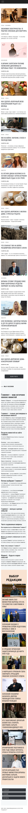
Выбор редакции (14, 578)
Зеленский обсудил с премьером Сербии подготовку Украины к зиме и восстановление (14, 627)
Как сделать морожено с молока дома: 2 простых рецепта (13, 212)
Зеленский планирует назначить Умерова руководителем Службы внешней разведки (11, 697)
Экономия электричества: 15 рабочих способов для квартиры (14, 29)
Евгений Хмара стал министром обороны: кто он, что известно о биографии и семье (13, 603)
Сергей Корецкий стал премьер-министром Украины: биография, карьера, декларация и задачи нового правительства (13, 775)
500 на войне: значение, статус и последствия (13, 138)
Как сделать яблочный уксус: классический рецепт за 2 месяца (12, 103)
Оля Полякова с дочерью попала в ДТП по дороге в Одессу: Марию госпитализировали (14, 323)
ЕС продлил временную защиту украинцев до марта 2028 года (13, 651)
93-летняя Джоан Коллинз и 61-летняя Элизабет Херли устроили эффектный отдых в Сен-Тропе (14, 175)
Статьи (6, 98)
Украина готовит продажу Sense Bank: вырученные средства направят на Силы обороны (13, 283)
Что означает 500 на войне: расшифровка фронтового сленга (14, 246)
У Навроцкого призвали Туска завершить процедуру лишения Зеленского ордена (13, 673)
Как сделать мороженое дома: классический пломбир (12, 360)
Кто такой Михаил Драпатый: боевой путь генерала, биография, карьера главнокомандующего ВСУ (13, 723)
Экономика (8, 25)
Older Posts (14, 376)
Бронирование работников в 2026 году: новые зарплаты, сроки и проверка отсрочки (13, 749)
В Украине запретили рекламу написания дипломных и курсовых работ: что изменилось (13, 65)
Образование (4, 60)
